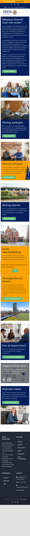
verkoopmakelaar (8, 454)
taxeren (7, 458)
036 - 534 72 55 (9, 7)
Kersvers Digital (23, 499)
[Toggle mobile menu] (27, 11)
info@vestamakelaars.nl (20, 7)
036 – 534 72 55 (21, 482)
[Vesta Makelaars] (14, 1)
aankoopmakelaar (8, 451)
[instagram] (9, 380)
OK (15, 270)
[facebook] (4, 380)
